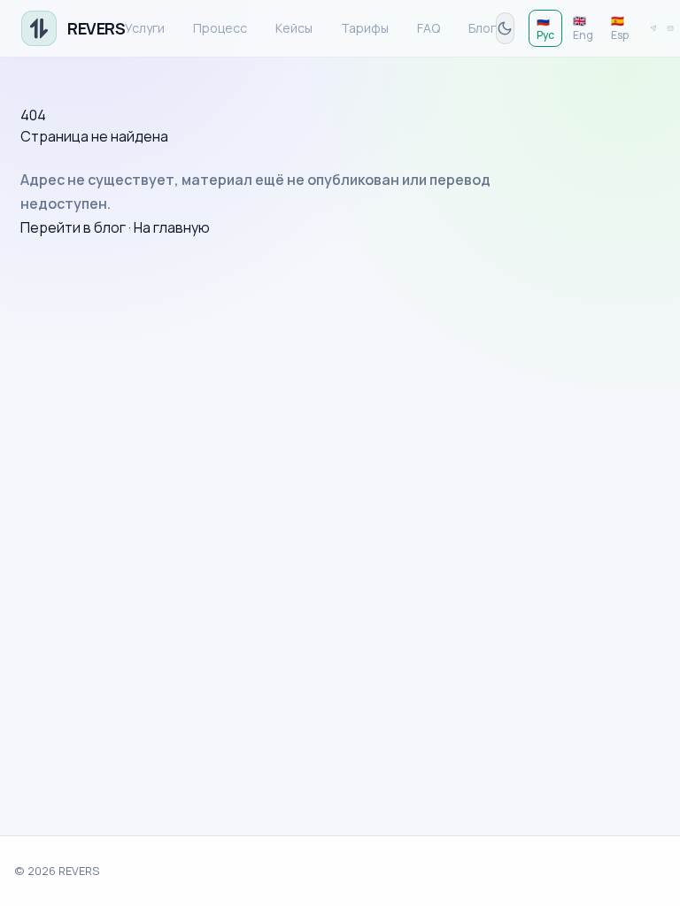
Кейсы (294, 27)
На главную (172, 227)
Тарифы (365, 27)
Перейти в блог (73, 227)
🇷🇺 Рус (545, 27)
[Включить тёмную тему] (505, 28)
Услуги (145, 27)
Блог (482, 27)
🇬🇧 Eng (583, 27)
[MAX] (670, 28)
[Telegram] (653, 28)
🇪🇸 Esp (620, 27)
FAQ (428, 27)
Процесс (220, 27)
